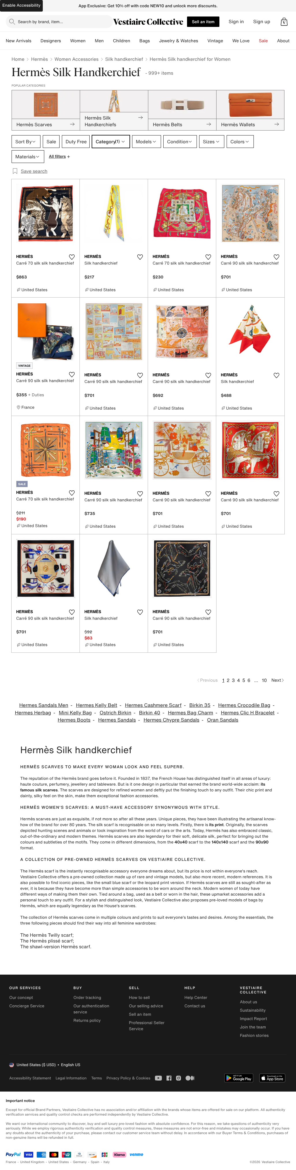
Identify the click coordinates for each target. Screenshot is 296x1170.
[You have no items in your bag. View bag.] (284, 22)
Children (121, 41)
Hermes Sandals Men (43, 705)
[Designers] (65, 40)
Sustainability (253, 1010)
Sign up (261, 22)
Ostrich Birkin (115, 712)
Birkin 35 (199, 705)
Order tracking (87, 998)
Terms (96, 1078)
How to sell (139, 998)
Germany (80, 1162)
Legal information (71, 1078)
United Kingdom (32, 1162)
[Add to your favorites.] (71, 257)
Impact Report (253, 1019)
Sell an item (203, 22)
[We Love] (254, 40)
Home (18, 59)
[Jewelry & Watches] (202, 40)
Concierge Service (26, 1006)
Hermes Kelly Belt (96, 705)
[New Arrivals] (36, 40)
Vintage (215, 41)
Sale (263, 41)
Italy (106, 1162)
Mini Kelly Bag (75, 712)
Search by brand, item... (40, 22)
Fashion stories (254, 1036)
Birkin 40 (149, 712)
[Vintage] (227, 40)
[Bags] (154, 40)
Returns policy (87, 1020)
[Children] (134, 40)
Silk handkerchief (124, 59)
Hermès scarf (41, 871)
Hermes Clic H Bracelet (248, 712)
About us (248, 1002)
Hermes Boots (74, 720)
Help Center (195, 998)
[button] (284, 22)
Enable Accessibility (21, 5)
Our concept (21, 998)
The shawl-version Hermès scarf (55, 946)
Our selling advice (146, 1006)
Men (99, 41)
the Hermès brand (71, 778)
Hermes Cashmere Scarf (153, 705)
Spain (95, 1162)
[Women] (90, 40)
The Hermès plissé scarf (46, 940)
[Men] (108, 40)
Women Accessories (77, 59)
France (11, 1162)
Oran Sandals (222, 720)
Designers (50, 41)
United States (59, 1162)
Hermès (39, 59)
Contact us (194, 1006)
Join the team (253, 1027)
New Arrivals (18, 41)
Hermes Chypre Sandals (171, 720)
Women (78, 41)
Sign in (236, 22)
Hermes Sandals (117, 720)
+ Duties (36, 395)
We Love (241, 41)
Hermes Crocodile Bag (244, 705)
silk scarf (105, 825)
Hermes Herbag (33, 712)
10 (264, 680)
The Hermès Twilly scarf (46, 934)
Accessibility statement (30, 1078)
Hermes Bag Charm (190, 712)
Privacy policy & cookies (128, 1078)
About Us (286, 41)
